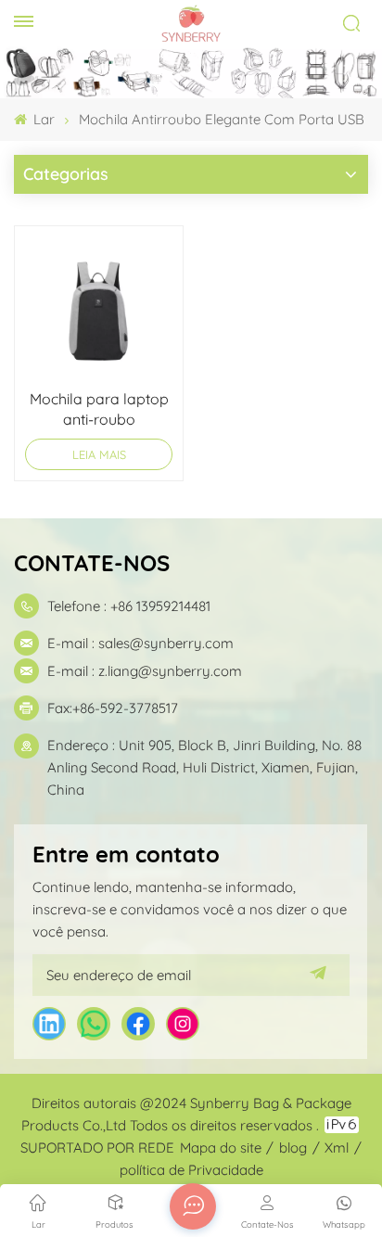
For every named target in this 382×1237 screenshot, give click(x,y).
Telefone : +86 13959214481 (128, 606)
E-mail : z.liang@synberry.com (144, 671)
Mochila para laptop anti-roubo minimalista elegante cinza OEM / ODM (99, 409)
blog (293, 1147)
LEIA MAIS (99, 454)
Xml (337, 1147)
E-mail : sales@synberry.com (140, 643)
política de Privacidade (191, 1170)
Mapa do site (220, 1147)
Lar (42, 119)
